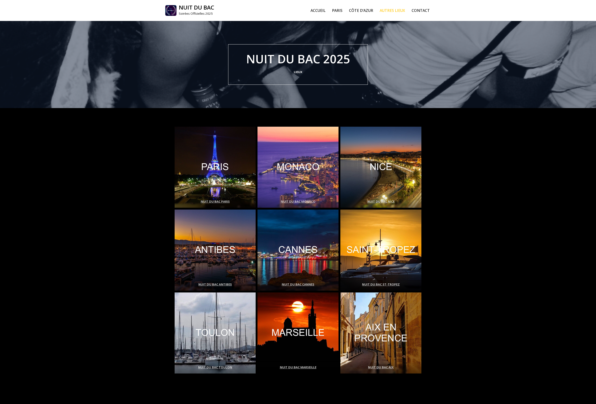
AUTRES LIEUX (392, 10)
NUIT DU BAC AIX (381, 367)
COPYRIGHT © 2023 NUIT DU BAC (195, 398)
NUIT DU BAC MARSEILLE (298, 367)
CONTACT (421, 10)
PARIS (337, 10)
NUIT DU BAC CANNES (298, 284)
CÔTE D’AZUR (361, 10)
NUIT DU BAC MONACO (298, 201)
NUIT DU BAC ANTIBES (215, 284)
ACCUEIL (318, 10)
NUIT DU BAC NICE (381, 201)
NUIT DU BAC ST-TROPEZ (381, 284)
